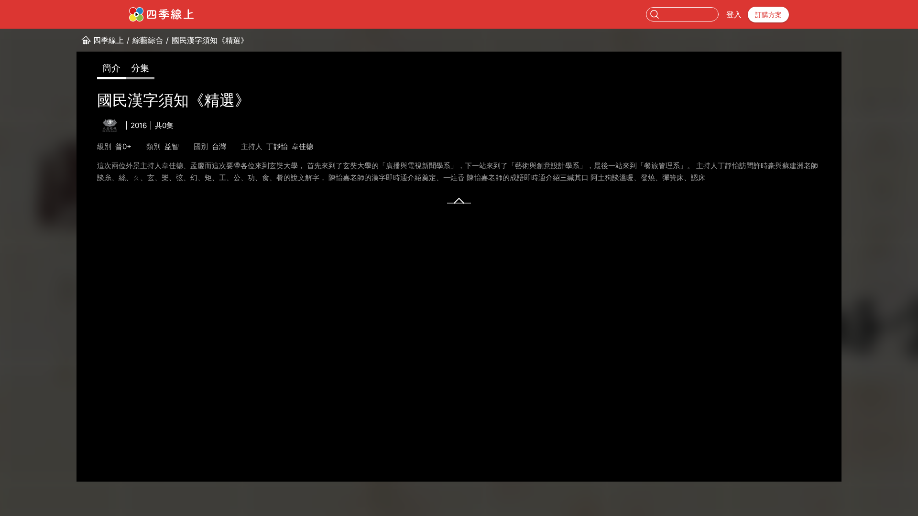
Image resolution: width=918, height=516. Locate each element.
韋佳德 (302, 146)
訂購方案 (768, 15)
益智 (171, 146)
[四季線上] (161, 14)
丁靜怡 (277, 146)
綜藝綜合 (147, 40)
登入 (734, 14)
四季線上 (108, 40)
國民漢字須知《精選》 (210, 40)
